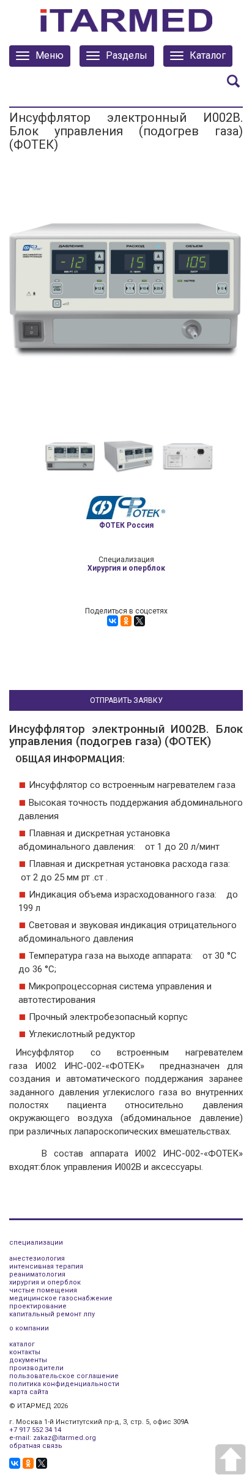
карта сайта (28, 1392)
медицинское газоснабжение (61, 1298)
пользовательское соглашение (64, 1376)
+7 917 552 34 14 (35, 1430)
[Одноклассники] (126, 620)
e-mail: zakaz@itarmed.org (52, 1438)
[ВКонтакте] (112, 620)
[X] (139, 620)
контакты (24, 1352)
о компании (29, 1328)
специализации (36, 1243)
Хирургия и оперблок (126, 568)
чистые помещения (43, 1290)
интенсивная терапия (46, 1266)
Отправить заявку (126, 700)
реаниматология (37, 1274)
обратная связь (35, 1446)
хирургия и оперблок (45, 1282)
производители (36, 1368)
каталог (22, 1344)
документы (28, 1360)
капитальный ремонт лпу (52, 1314)
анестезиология (37, 1258)
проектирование (38, 1306)
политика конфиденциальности (64, 1384)
